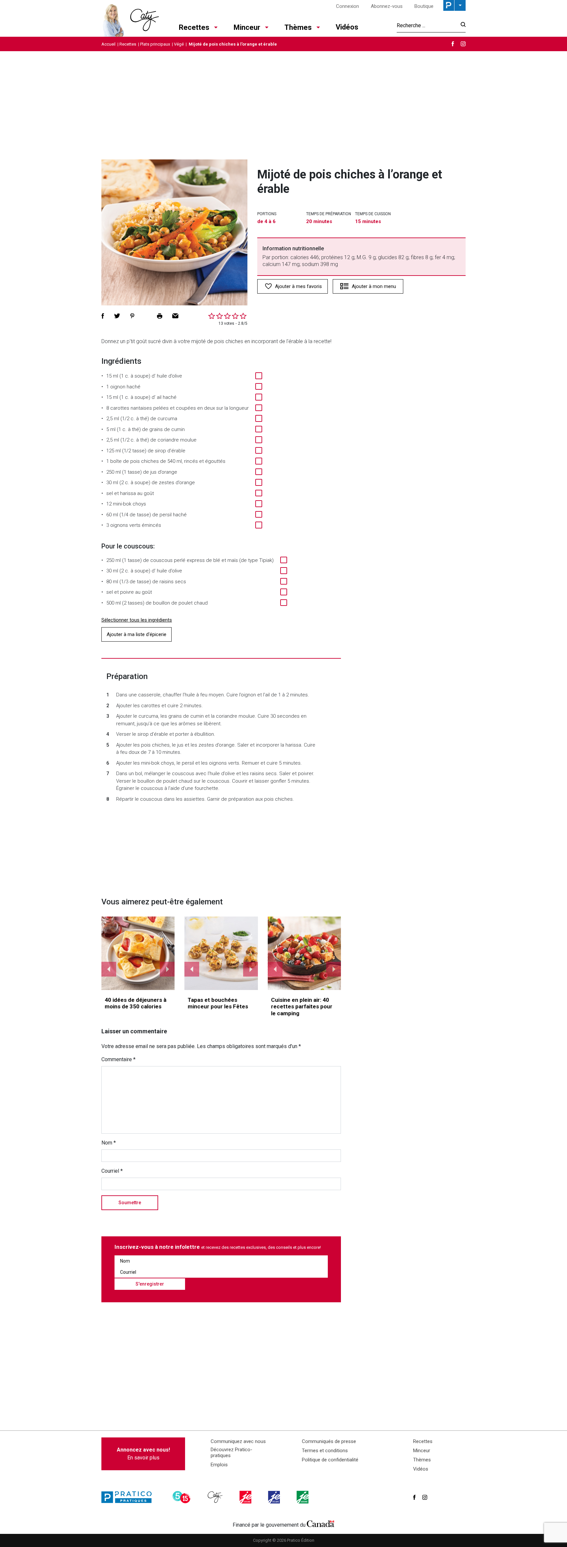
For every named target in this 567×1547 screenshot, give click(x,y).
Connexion (347, 6)
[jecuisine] (246, 1497)
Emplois (219, 1465)
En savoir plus (143, 1454)
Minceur (247, 27)
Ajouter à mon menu (374, 286)
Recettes (194, 27)
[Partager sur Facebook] (102, 316)
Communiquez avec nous (238, 1441)
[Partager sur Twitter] (117, 316)
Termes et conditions (325, 1451)
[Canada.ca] (320, 1523)
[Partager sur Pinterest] (132, 316)
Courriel (112, 1171)
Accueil (108, 44)
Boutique (423, 6)
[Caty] (216, 1497)
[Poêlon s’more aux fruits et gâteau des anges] (304, 953)
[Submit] (461, 25)
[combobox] (427, 25)
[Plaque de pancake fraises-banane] (138, 953)
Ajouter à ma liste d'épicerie (136, 634)
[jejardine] (303, 1497)
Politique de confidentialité (330, 1460)
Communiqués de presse (329, 1441)
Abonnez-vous (387, 6)
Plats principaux (155, 44)
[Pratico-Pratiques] (129, 1497)
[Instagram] (463, 43)
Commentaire (118, 1059)
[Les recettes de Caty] (130, 18)
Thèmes (298, 27)
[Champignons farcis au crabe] (221, 953)
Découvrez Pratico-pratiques (231, 1452)
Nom (108, 1143)
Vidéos (347, 27)
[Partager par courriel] (175, 316)
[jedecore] (274, 1497)
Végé (179, 44)
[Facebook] (453, 43)
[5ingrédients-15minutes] (182, 1497)
